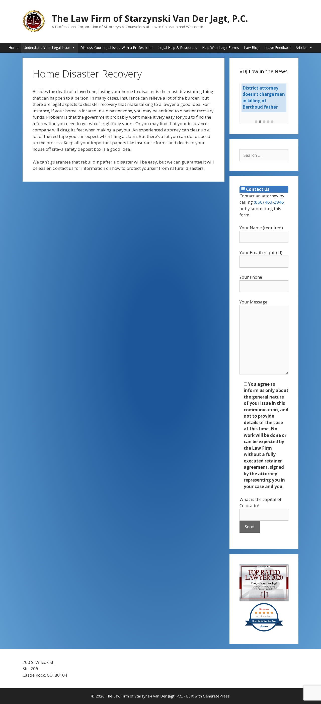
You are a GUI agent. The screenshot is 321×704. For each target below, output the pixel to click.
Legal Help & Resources (177, 47)
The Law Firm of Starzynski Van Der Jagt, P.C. (150, 18)
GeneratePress (216, 695)
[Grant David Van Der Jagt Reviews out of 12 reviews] (264, 631)
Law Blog (251, 47)
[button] (256, 121)
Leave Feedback (277, 47)
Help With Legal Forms (220, 47)
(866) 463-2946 (269, 202)
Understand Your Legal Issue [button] (47, 47)
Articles (301, 47)
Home (14, 47)
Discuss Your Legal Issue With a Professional (116, 47)
